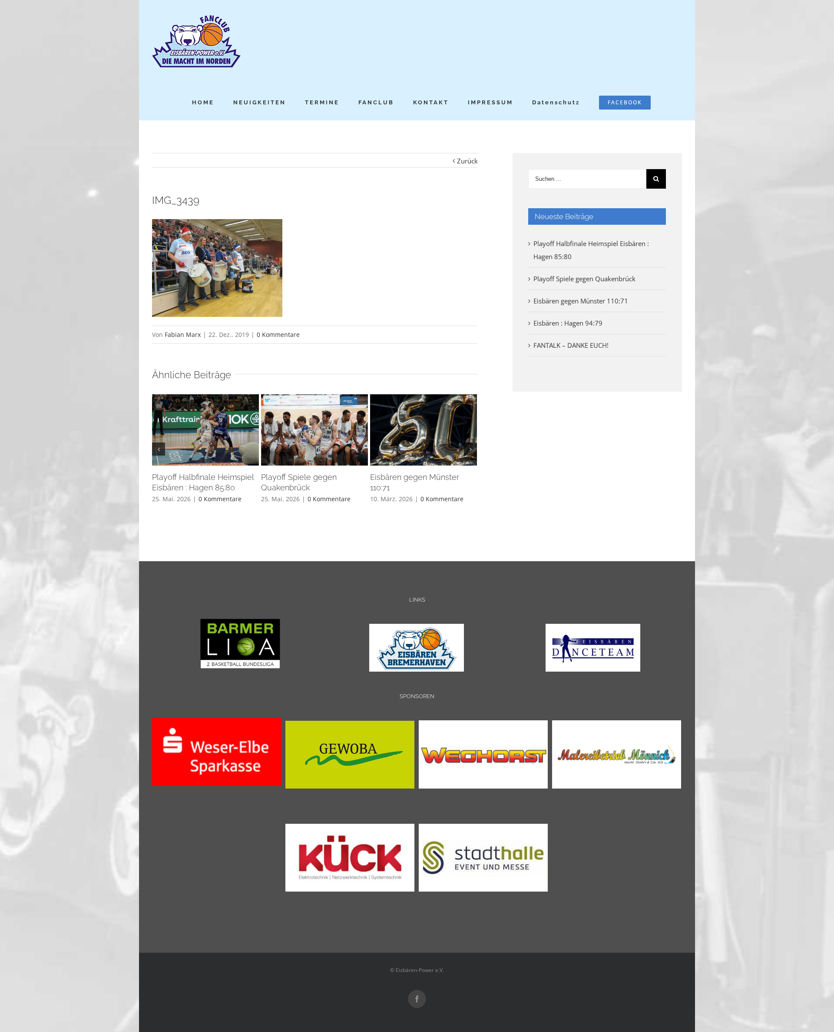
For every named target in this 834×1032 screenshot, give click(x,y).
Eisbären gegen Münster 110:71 (580, 300)
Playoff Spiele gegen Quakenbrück (584, 278)
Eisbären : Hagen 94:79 (567, 323)
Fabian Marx (183, 334)
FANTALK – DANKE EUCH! (571, 345)
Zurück (467, 160)
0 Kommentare (278, 334)
